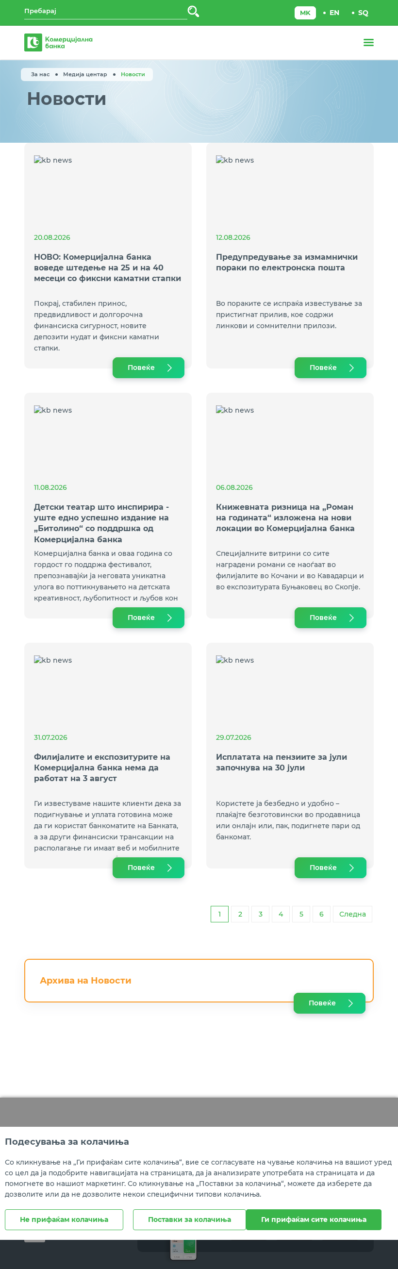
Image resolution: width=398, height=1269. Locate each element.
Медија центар (85, 74)
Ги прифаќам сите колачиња (313, 1219)
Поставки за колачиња (189, 1219)
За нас (40, 74)
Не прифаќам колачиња (64, 1219)
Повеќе (141, 367)
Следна (352, 914)
